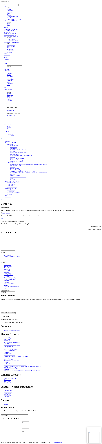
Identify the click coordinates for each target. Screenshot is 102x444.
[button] (52, 63)
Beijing (9, 9)
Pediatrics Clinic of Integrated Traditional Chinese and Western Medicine (28, 172)
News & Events (11, 45)
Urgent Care (7, 287)
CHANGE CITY (8, 6)
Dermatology (13, 148)
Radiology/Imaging (15, 175)
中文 (8, 25)
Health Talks (10, 185)
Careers (6, 404)
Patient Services (11, 46)
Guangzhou (10, 10)
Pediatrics (12, 167)
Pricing (5, 53)
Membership (10, 49)
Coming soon (10, 134)
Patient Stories (10, 48)
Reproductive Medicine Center (10, 81)
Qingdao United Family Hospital (12, 256)
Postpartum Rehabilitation (16, 161)
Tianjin (9, 13)
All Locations (7, 255)
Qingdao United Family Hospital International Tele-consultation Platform (28, 164)
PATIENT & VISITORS (11, 188)
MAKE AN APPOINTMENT (11, 29)
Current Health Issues (12, 40)
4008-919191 (10, 110)
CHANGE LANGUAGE (10, 20)
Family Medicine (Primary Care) (18, 152)
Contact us (9, 52)
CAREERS (7, 55)
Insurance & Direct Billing (13, 192)
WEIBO (6, 57)
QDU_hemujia (11, 135)
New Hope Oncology (12, 17)
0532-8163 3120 (11, 115)
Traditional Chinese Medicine (11, 286)
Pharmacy (12, 174)
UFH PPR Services (9, 74)
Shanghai (9, 12)
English (9, 23)
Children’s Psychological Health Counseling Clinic (23, 171)
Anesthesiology (14, 145)
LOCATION (7, 32)
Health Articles (11, 39)
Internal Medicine (14, 154)
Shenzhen (9, 100)
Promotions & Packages (10, 35)
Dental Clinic (13, 147)
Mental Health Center (15, 165)
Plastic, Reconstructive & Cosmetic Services (21, 155)
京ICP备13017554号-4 (59, 442)
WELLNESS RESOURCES (11, 36)
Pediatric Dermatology (16, 170)
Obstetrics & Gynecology (16, 160)
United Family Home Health (14, 19)
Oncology (12, 157)
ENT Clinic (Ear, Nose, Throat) (18, 150)
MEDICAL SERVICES (10, 33)
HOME (6, 28)
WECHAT (6, 59)
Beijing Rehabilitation (12, 16)
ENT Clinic (7, 270)
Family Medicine (8, 273)
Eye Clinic (13, 151)
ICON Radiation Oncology (17, 158)
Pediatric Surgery (14, 168)
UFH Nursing (10, 50)
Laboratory (10, 162)
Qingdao (9, 15)
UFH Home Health (10, 84)
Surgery (12, 178)
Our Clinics (10, 144)
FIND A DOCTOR (9, 30)
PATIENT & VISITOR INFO (11, 42)
